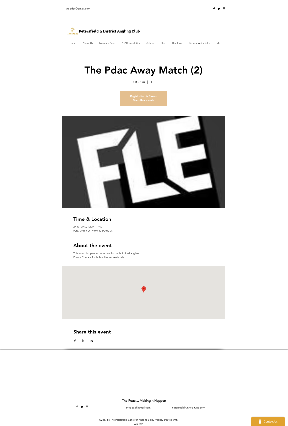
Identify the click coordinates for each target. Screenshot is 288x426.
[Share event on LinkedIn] (91, 341)
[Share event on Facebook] (74, 341)
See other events (143, 100)
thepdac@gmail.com (78, 8)
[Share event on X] (83, 341)
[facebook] (214, 8)
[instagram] (224, 8)
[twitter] (219, 8)
